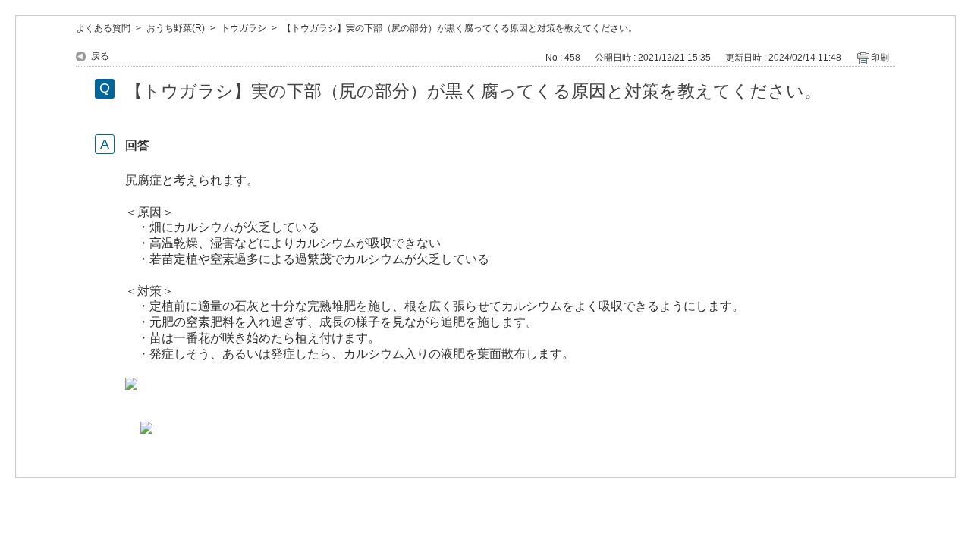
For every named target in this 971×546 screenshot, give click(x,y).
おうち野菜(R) (175, 28)
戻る (100, 56)
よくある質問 (103, 28)
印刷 (880, 57)
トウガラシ (243, 28)
